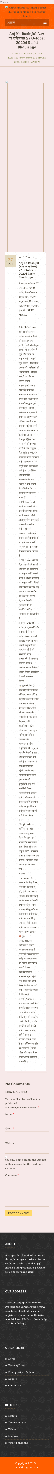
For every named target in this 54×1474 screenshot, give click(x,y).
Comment (12, 1175)
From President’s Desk (21, 1372)
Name (9, 1114)
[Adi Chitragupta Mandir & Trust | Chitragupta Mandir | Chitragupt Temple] (27, 11)
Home (15, 54)
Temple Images (17, 1422)
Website (10, 1143)
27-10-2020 (27, 54)
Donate (12, 1378)
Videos (12, 1429)
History (12, 1415)
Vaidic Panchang (18, 1442)
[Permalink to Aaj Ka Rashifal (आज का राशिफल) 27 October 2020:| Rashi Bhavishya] (25, 251)
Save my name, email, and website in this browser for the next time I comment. (25, 1164)
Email (9, 1128)
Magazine (14, 1436)
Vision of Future (17, 1365)
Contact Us (14, 1385)
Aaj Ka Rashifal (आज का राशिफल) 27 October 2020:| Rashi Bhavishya (27, 58)
